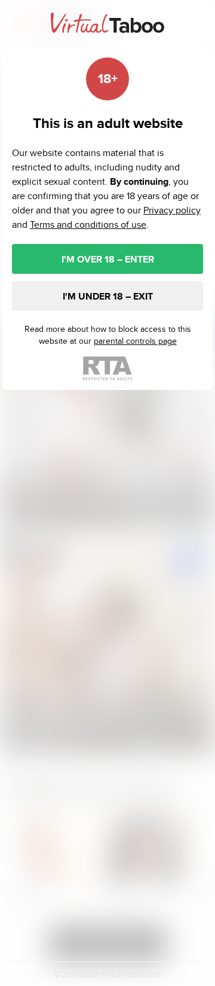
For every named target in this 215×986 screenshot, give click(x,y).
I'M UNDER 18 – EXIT (108, 296)
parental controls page (135, 341)
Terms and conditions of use (88, 224)
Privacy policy (172, 210)
